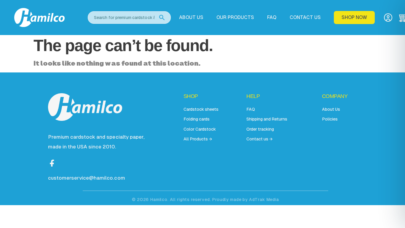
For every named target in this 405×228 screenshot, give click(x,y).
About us (191, 17)
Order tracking (260, 129)
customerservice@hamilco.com (86, 178)
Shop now (354, 17)
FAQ (271, 17)
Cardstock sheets (201, 109)
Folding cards (197, 119)
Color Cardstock (200, 129)
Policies (330, 119)
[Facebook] (52, 162)
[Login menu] (388, 17)
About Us (331, 109)
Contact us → (259, 139)
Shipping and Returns (266, 119)
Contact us (305, 17)
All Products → (198, 139)
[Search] (162, 17)
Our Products (235, 17)
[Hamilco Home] (46, 17)
